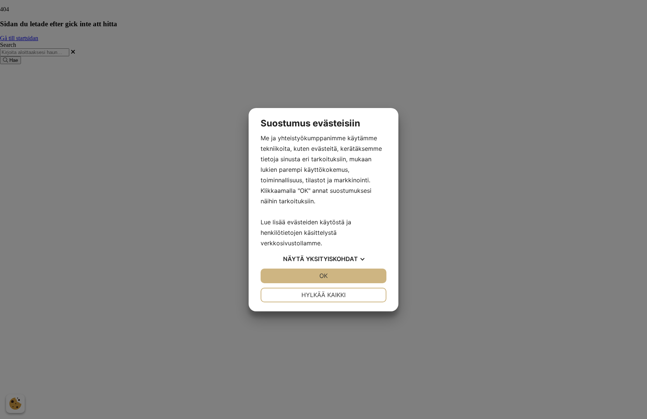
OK (323, 275)
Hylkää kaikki (323, 295)
